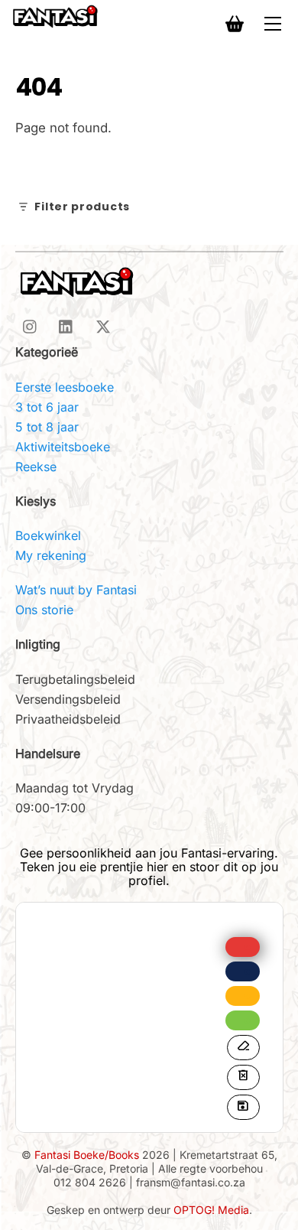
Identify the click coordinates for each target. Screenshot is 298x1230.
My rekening (50, 555)
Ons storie (44, 609)
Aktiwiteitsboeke (62, 446)
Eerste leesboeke (64, 387)
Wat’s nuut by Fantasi (76, 589)
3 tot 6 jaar (47, 407)
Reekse (36, 466)
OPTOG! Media (211, 1209)
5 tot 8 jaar (47, 426)
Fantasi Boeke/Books (86, 1154)
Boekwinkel (48, 535)
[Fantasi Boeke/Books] (55, 16)
